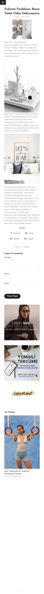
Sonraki (26, 247)
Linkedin (16, 239)
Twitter (31, 233)
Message (7, 257)
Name (6, 274)
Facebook (16, 233)
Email (6, 283)
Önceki (18, 247)
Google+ (31, 239)
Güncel (17, 17)
